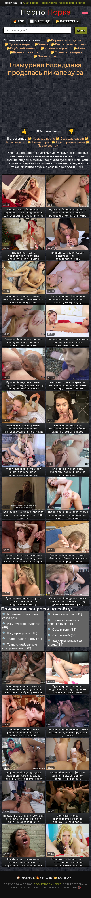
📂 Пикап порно (39, 142)
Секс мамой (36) (64, 635)
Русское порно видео (71, 2)
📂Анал (79, 48)
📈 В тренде (40, 21)
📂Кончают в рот (54, 48)
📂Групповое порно (66, 52)
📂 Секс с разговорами (68, 142)
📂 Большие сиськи (70, 138)
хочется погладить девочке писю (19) (63, 621)
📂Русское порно (18, 44)
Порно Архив (48, 2)
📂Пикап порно (45, 56)
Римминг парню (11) (67, 614)
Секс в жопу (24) (64, 629)
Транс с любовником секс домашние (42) (19, 646)
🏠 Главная (25, 877)
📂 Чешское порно (41, 138)
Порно (45, 12)
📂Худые (41, 44)
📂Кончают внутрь (24, 52)
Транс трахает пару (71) (24, 638)
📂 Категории (67, 21)
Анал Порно (30, 2)
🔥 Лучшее (44, 877)
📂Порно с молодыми (64, 40)
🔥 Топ (18, 21)
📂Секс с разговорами (68, 44)
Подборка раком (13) (22, 633)
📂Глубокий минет (20, 48)
